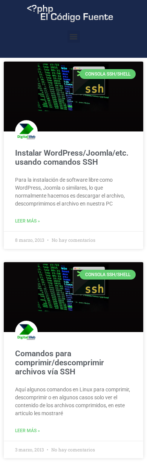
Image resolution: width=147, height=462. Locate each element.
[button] (73, 36)
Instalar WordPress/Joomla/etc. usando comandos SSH (72, 157)
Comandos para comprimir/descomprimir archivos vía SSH (59, 362)
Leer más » (27, 221)
